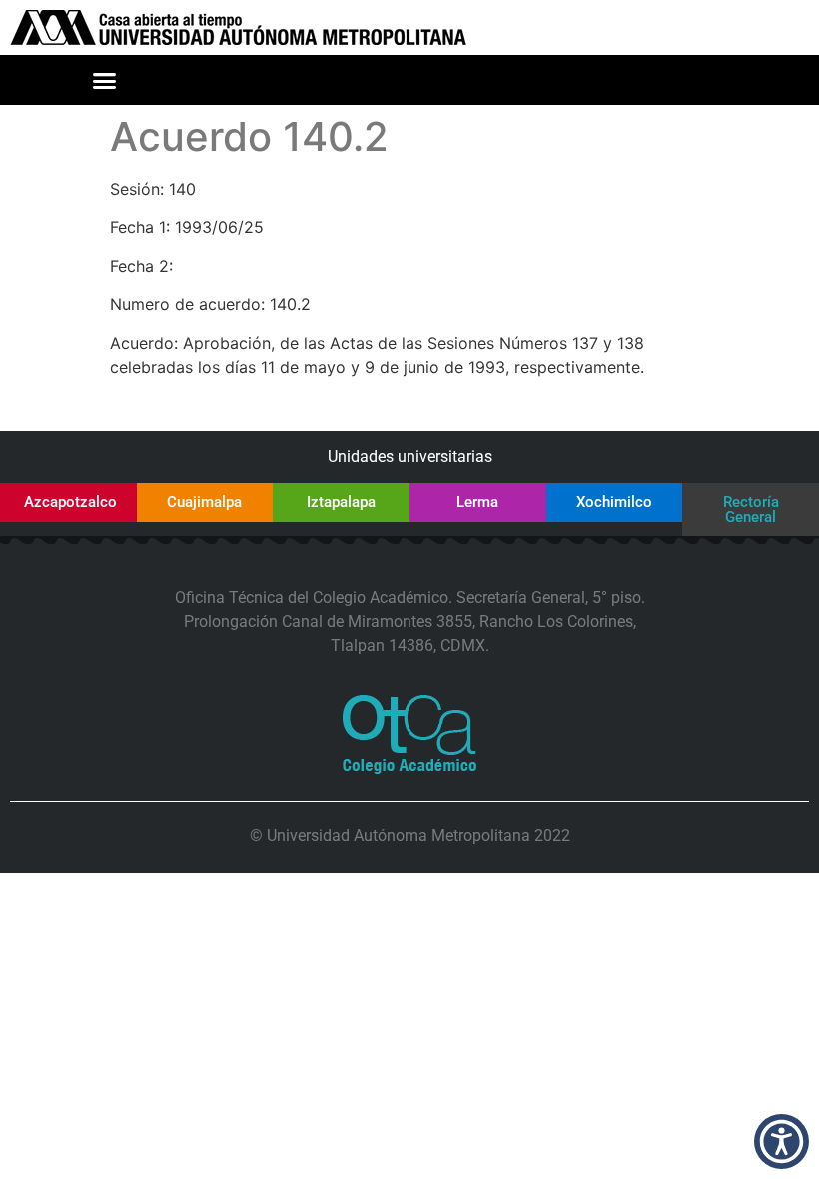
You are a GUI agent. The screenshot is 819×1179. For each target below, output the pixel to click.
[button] (105, 80)
